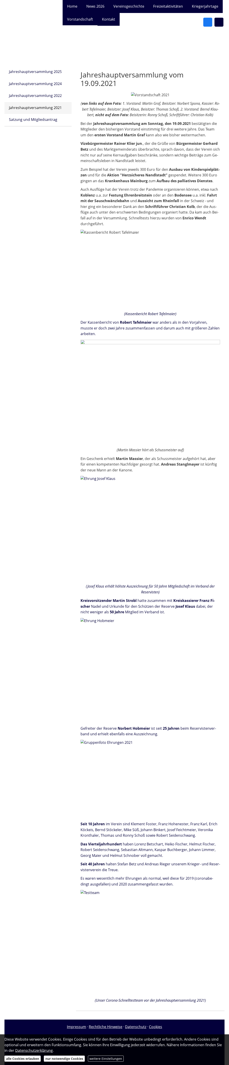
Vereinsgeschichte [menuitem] (128, 6)
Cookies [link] (155, 1026)
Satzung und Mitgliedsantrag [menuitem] (33, 119)
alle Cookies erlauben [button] (22, 1058)
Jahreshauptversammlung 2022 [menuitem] (35, 95)
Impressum (76, 1026)
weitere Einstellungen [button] (105, 1058)
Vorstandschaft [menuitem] (80, 19)
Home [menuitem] (72, 6)
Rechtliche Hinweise (105, 1026)
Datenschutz (135, 1026)
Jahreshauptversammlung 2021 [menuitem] (35, 107)
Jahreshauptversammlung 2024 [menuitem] (35, 83)
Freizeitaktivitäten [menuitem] (168, 6)
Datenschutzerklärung (34, 1050)
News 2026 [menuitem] (95, 6)
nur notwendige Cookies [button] (64, 1058)
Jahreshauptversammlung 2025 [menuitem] (35, 71)
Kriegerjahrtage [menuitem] (205, 6)
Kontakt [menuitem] (108, 19)
